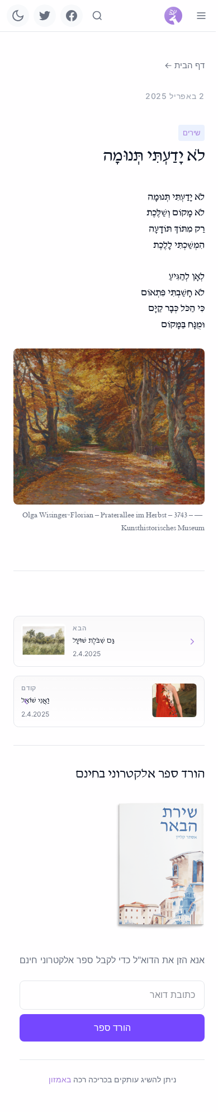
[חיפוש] (97, 16)
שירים (191, 132)
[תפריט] (201, 16)
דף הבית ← (184, 65)
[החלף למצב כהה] (18, 15)
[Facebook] (71, 15)
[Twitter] (45, 15)
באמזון (60, 1079)
